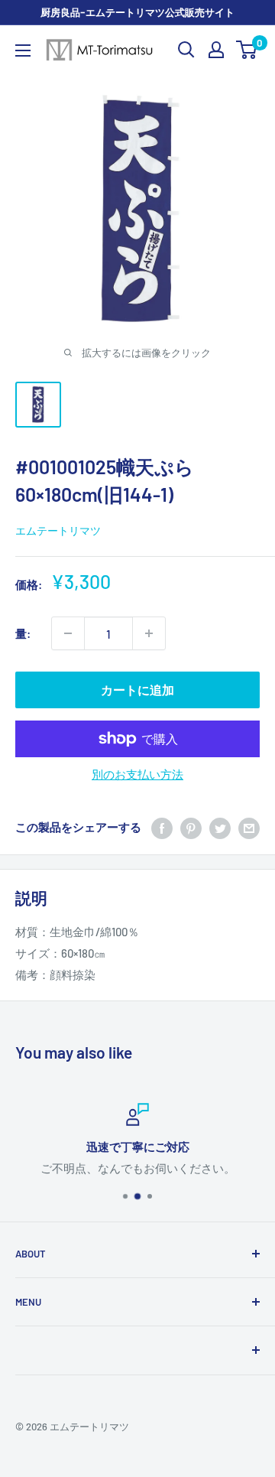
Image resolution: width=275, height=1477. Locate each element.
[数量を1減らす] (68, 633)
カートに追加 (137, 689)
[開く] (186, 49)
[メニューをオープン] (23, 50)
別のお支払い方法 (137, 774)
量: (23, 633)
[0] (247, 50)
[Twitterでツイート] (220, 826)
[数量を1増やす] (149, 633)
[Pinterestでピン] (191, 826)
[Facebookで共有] (162, 826)
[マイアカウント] (216, 49)
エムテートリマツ (58, 530)
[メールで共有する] (249, 826)
